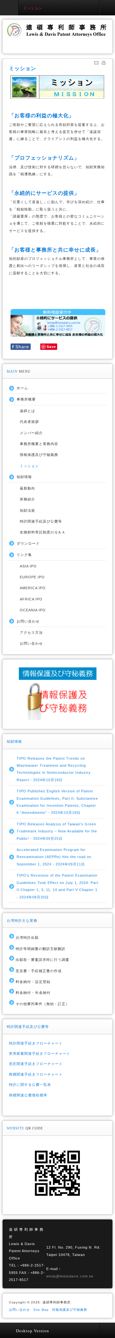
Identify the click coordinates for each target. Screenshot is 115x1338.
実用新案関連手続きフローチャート (39, 1053)
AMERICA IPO (33, 588)
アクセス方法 (31, 632)
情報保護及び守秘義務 (39, 455)
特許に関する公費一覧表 (30, 1084)
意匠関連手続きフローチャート (36, 1064)
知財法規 (27, 510)
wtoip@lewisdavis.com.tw (69, 1276)
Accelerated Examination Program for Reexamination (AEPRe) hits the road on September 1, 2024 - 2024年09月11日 (54, 857)
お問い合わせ (28, 621)
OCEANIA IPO (33, 610)
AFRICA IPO (31, 599)
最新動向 (27, 488)
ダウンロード (28, 543)
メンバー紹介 (31, 433)
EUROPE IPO (32, 577)
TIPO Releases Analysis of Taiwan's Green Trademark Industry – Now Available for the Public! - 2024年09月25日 (57, 831)
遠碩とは (27, 411)
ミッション (29, 466)
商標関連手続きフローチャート (36, 1074)
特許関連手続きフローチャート (36, 1043)
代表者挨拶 (29, 422)
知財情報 (24, 477)
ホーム (22, 388)
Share (20, 346)
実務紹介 (27, 499)
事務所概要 (26, 399)
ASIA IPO (28, 566)
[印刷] (103, 64)
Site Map (41, 1309)
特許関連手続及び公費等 (41, 521)
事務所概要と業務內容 (39, 444)
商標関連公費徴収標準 (28, 1095)
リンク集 (24, 555)
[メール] (96, 64)
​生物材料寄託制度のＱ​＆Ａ (42, 532)
